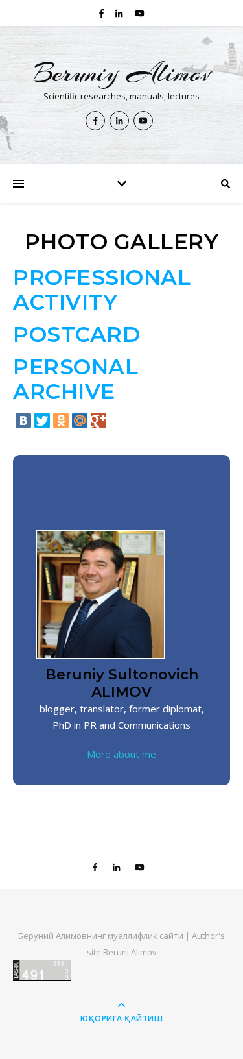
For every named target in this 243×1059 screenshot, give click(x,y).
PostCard (76, 334)
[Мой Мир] (79, 420)
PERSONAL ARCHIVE (75, 379)
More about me (121, 754)
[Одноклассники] (61, 420)
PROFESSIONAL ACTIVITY (102, 289)
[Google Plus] (98, 420)
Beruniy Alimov (122, 73)
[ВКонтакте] (23, 420)
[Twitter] (42, 420)
